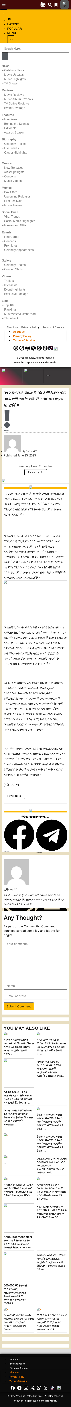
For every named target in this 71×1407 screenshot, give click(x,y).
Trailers (9, 280)
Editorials (10, 128)
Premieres (10, 245)
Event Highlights (14, 289)
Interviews (10, 119)
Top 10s (9, 305)
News (7, 430)
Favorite (34, 472)
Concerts (10, 176)
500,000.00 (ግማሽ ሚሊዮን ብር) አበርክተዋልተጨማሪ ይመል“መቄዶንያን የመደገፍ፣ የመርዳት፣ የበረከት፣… (15, 1294)
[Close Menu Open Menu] (10, 39)
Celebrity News (14, 70)
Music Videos (13, 180)
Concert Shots (13, 269)
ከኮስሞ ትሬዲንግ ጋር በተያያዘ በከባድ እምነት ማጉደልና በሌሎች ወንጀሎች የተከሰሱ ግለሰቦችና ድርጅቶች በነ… (51, 1068)
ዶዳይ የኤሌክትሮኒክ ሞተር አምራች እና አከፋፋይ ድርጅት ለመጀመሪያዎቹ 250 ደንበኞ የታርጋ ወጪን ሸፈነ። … (51, 1262)
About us (12, 327)
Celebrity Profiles (15, 143)
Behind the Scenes (16, 123)
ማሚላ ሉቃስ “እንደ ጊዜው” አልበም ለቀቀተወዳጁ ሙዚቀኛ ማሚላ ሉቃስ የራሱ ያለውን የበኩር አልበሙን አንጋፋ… (52, 1322)
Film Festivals (13, 200)
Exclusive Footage (16, 293)
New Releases (13, 167)
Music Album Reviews (18, 99)
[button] (19, 836)
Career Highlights (15, 152)
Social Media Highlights (19, 220)
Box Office (10, 192)
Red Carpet (11, 236)
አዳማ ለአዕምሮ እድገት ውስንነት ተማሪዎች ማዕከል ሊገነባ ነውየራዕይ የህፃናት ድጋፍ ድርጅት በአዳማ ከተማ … (19, 1047)
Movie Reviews (14, 94)
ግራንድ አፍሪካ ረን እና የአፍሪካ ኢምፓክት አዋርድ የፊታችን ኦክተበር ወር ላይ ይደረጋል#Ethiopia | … (18, 1097)
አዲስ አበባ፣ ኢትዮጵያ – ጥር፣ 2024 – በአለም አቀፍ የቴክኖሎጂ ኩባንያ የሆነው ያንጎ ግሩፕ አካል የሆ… (52, 1212)
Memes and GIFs (15, 225)
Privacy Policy (30, 327)
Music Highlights (15, 79)
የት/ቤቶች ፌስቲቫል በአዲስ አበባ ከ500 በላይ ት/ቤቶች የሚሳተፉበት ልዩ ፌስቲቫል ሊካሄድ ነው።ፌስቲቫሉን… (18, 1190)
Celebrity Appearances (19, 249)
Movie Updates (14, 74)
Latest (13, 24)
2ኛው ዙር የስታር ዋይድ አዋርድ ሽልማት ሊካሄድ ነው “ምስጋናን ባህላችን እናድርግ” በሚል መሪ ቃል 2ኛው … (50, 1122)
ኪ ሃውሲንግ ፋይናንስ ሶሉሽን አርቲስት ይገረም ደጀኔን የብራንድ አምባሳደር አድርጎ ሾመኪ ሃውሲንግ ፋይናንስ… (51, 1192)
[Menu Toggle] (3, 13)
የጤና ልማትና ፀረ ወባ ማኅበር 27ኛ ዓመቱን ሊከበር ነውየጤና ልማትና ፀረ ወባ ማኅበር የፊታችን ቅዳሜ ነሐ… (52, 1047)
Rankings (10, 309)
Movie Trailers (13, 205)
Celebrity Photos (15, 264)
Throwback (11, 318)
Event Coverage (14, 107)
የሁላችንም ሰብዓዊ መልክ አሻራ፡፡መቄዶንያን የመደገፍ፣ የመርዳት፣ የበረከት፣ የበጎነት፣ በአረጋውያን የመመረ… (19, 1322)
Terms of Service (53, 327)
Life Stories (11, 148)
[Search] (5, 56)
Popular (14, 28)
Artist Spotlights (14, 172)
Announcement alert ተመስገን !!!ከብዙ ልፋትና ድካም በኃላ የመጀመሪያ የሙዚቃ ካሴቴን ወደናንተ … (19, 1242)
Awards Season (14, 132)
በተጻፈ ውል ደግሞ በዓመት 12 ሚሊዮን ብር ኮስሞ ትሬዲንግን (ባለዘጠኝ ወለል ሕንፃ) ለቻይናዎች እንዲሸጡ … (18, 1117)
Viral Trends (12, 216)
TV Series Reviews (16, 103)
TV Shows (11, 83)
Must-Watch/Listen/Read (20, 314)
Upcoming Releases (17, 196)
